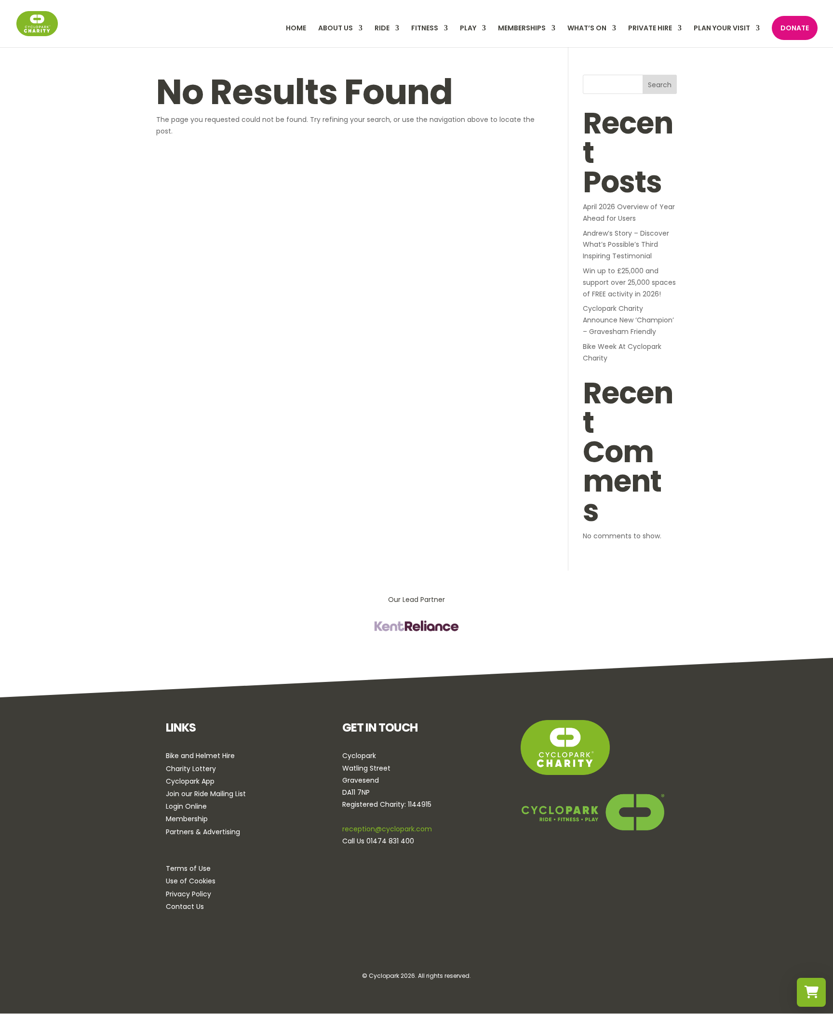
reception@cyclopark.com (387, 829)
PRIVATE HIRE (650, 29)
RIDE (382, 29)
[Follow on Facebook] (388, 949)
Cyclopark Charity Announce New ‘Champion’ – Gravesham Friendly (628, 320)
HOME (296, 29)
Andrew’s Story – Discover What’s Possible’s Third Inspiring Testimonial (626, 244)
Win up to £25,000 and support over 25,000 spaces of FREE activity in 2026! (629, 282)
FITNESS (424, 29)
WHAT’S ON (586, 29)
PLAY (468, 29)
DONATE (794, 28)
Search (660, 85)
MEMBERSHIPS (522, 29)
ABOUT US (335, 29)
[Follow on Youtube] (442, 949)
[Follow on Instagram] (415, 949)
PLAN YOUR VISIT (722, 29)
